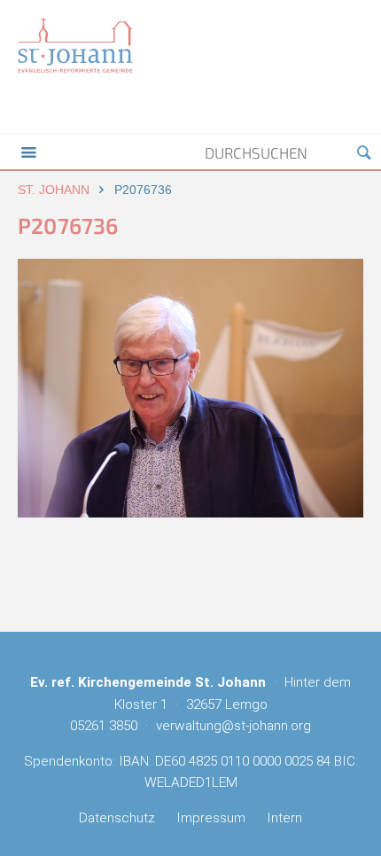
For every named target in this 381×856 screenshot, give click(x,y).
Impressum (210, 818)
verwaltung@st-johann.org (233, 726)
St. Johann (53, 190)
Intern (284, 818)
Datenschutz (117, 818)
